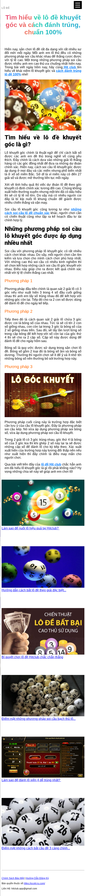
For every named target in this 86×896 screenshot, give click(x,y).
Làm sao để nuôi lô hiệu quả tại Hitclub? (30, 528)
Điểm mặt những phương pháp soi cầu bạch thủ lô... (39, 718)
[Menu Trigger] (78, 5)
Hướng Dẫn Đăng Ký (37, 878)
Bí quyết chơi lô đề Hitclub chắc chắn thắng (32, 657)
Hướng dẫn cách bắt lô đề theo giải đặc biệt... (34, 590)
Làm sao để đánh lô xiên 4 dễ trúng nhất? (31, 780)
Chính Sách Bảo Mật (13, 878)
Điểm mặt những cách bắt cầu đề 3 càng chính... (36, 848)
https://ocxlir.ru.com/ (34, 883)
